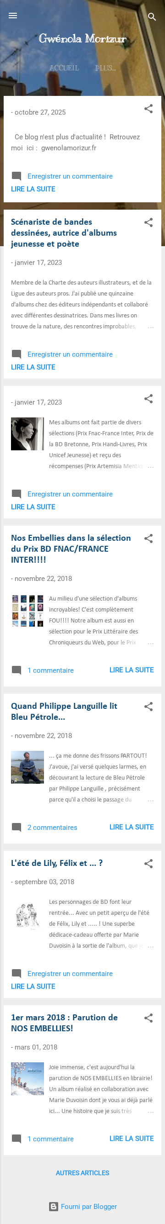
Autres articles (82, 1173)
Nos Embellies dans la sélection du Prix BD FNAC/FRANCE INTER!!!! (71, 549)
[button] (148, 110)
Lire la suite (33, 189)
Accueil (64, 68)
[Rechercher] (152, 18)
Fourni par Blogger (88, 1207)
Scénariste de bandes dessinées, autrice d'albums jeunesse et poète (64, 233)
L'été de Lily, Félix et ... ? (57, 863)
